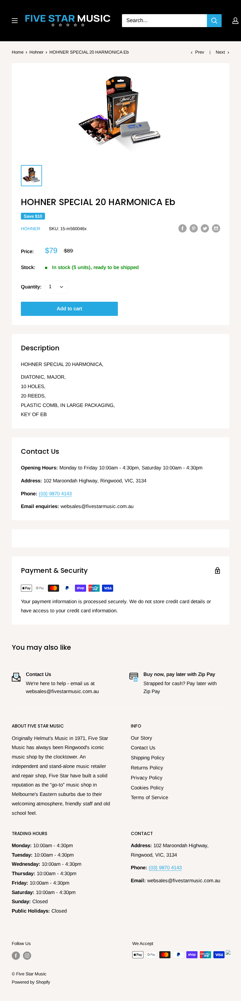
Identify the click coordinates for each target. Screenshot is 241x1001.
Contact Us (143, 748)
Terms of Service (149, 797)
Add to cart (69, 308)
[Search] (214, 20)
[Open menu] (15, 20)
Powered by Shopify (31, 981)
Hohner (36, 52)
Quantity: (31, 287)
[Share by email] (216, 228)
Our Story (141, 738)
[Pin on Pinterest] (194, 228)
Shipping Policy (148, 758)
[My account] (235, 20)
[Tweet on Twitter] (205, 228)
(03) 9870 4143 (55, 494)
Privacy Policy (147, 778)
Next (220, 52)
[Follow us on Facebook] (16, 955)
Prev (199, 52)
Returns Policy (147, 768)
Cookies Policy (147, 788)
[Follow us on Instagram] (27, 955)
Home (18, 52)
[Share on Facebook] (182, 228)
